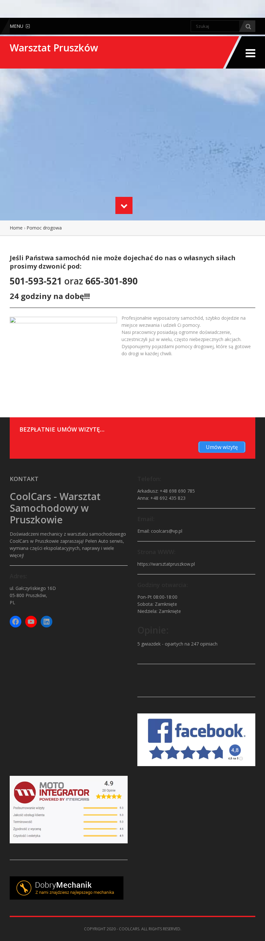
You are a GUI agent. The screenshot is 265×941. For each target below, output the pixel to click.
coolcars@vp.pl (166, 531)
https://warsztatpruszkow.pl (166, 564)
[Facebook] (15, 621)
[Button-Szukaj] (247, 26)
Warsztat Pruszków (54, 47)
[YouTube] (31, 621)
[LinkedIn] (46, 621)
